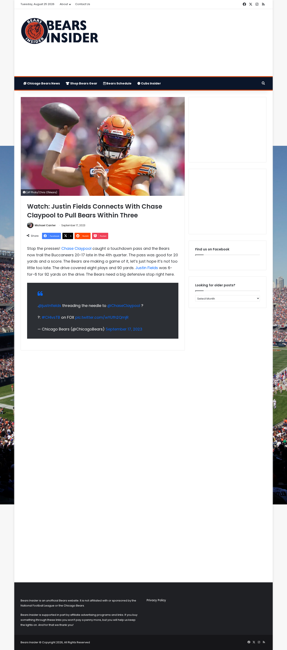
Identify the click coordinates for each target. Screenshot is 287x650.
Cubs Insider (150, 83)
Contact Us (82, 4)
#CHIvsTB (51, 317)
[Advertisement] (185, 42)
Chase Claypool (76, 248)
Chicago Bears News (43, 83)
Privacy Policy (156, 600)
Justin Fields (146, 267)
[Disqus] (103, 409)
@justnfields (49, 305)
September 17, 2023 (124, 329)
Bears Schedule (119, 83)
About (64, 4)
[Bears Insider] (59, 32)
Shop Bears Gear (83, 83)
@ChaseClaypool (123, 305)
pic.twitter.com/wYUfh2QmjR (102, 317)
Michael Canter (45, 225)
